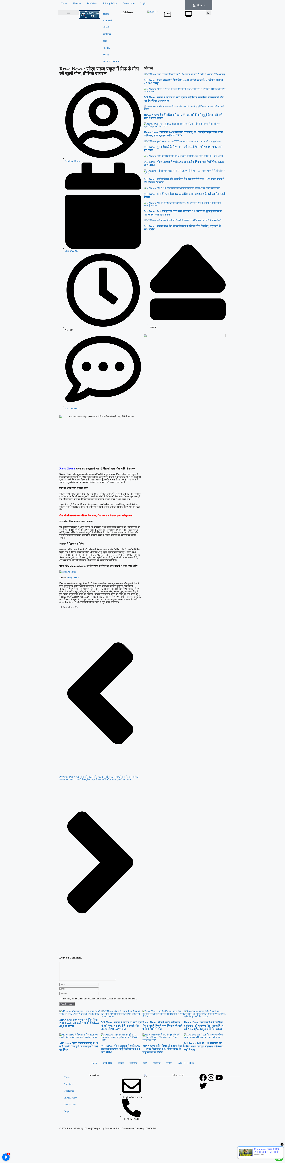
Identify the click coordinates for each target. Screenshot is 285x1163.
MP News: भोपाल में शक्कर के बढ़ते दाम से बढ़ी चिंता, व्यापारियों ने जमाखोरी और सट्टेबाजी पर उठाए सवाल (121, 1025)
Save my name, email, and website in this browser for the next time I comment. (100, 998)
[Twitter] (203, 1085)
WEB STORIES (111, 61)
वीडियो (106, 27)
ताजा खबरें (107, 20)
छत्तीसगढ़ (107, 34)
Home (64, 3)
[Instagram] (211, 1077)
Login (143, 3)
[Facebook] (203, 1077)
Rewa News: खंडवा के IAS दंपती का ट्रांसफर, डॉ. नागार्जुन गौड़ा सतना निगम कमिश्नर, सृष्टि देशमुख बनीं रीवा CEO (204, 1025)
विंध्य (105, 41)
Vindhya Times (72, 578)
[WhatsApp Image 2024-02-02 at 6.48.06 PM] (185, 336)
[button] (68, 12)
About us (77, 3)
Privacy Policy (110, 3)
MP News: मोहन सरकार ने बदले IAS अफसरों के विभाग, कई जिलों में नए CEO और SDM (121, 1049)
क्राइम (106, 54)
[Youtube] (219, 1077)
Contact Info (128, 3)
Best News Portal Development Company (124, 1128)
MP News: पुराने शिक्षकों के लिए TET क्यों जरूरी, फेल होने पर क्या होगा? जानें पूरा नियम (78, 1046)
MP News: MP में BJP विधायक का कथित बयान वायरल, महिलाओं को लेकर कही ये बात (203, 1046)
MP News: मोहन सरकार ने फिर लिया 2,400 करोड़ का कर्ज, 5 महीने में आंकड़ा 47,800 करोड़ (79, 1023)
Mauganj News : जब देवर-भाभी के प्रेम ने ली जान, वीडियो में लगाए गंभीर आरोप (103, 566)
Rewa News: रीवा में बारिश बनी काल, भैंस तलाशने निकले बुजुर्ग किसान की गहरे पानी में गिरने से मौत (162, 1025)
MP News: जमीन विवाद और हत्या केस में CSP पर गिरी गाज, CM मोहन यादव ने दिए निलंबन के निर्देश (163, 1049)
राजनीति (106, 48)
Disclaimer (92, 3)
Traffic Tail (151, 1128)
